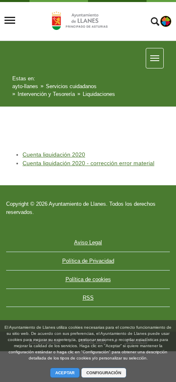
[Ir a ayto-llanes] (78, 20)
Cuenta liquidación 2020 (54, 154)
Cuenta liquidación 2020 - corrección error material (88, 163)
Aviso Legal (88, 242)
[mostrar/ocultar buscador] (155, 23)
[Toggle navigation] (10, 20)
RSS (88, 298)
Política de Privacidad (88, 261)
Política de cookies (88, 279)
